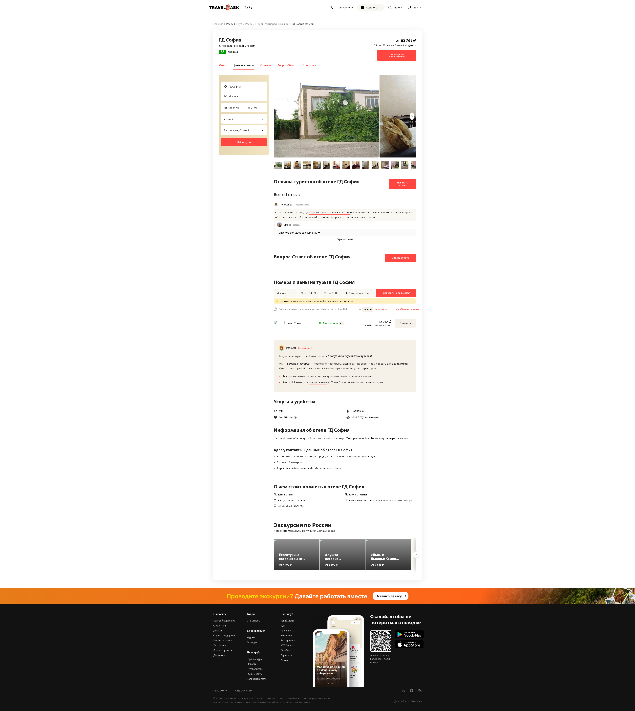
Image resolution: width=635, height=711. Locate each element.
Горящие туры (254, 659)
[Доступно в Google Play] (409, 634)
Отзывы (265, 65)
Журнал (251, 637)
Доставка (218, 630)
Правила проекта (222, 650)
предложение (318, 382)
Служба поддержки (224, 635)
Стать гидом (253, 620)
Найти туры (244, 142)
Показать (405, 323)
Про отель (309, 65)
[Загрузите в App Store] (409, 644)
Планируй (253, 652)
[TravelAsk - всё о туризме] (224, 7)
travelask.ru (271, 698)
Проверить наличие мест (396, 292)
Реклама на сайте (222, 640)
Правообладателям (224, 620)
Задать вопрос (400, 257)
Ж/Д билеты (287, 645)
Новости (251, 664)
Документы (219, 655)
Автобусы (286, 650)
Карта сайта (219, 645)
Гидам (251, 614)
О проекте (220, 614)
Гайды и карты (254, 673)
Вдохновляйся (256, 630)
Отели (284, 660)
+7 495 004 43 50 (242, 690)
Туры (283, 625)
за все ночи (381, 309)
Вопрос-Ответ (286, 65)
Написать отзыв (402, 184)
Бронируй (287, 614)
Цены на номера (243, 65)
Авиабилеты (287, 620)
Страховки (286, 655)
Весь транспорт (289, 640)
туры (249, 7)
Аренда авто (287, 630)
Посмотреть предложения (397, 55)
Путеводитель (254, 668)
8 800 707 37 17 (221, 690)
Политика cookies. (301, 702)
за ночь (367, 309)
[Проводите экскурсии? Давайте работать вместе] (317, 596)
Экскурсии (286, 635)
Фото (222, 65)
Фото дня (252, 642)
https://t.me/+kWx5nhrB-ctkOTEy (329, 212)
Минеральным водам (357, 376)
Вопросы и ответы (257, 678)
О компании (220, 625)
